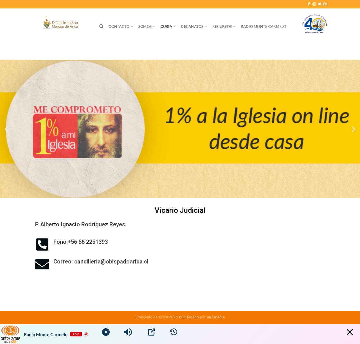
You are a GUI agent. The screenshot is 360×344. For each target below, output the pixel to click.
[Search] (101, 26)
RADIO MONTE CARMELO (263, 26)
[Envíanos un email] (325, 4)
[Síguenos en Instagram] (314, 4)
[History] (173, 332)
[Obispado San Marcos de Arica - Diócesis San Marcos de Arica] (61, 24)
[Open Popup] (151, 332)
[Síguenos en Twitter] (319, 4)
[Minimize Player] (349, 332)
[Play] (106, 332)
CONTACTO (119, 26)
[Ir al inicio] (314, 26)
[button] (6, 129)
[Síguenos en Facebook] (308, 4)
